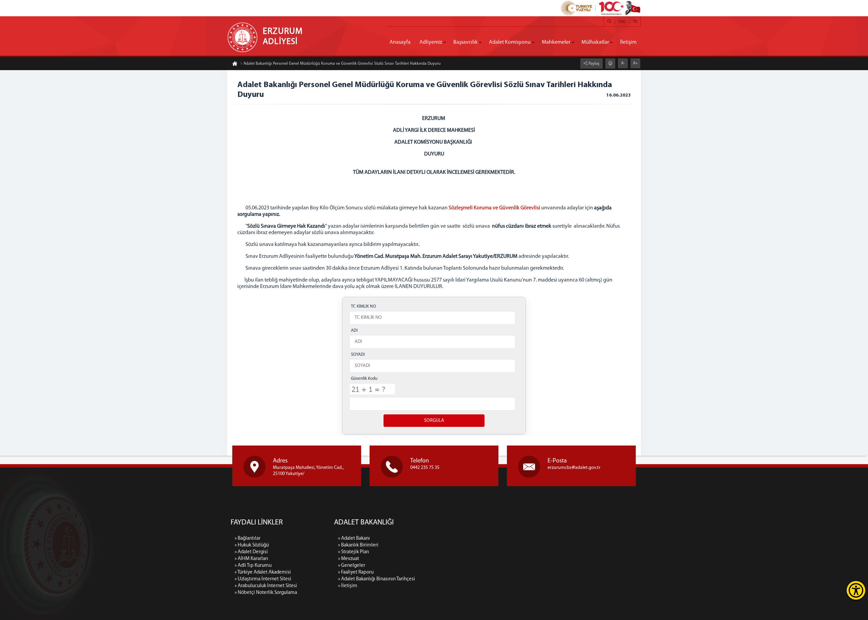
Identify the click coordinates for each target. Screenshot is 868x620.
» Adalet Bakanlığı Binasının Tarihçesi (376, 579)
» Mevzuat (348, 558)
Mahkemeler (556, 42)
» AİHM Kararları (251, 558)
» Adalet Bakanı (354, 538)
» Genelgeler (351, 565)
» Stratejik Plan (353, 552)
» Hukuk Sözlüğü (252, 545)
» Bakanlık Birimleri (358, 545)
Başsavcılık (465, 42)
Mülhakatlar (595, 42)
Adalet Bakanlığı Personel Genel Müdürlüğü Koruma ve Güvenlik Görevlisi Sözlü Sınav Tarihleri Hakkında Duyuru (342, 64)
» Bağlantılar (247, 538)
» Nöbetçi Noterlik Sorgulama (266, 592)
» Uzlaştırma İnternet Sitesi (263, 579)
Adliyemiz (430, 42)
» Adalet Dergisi (251, 552)
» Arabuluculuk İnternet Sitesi (266, 585)
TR (635, 22)
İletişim (628, 42)
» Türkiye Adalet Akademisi (263, 572)
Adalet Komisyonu (510, 42)
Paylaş (593, 64)
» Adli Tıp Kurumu (253, 565)
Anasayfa (400, 42)
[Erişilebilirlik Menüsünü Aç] (856, 590)
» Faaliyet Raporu (356, 572)
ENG (622, 22)
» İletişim (347, 585)
